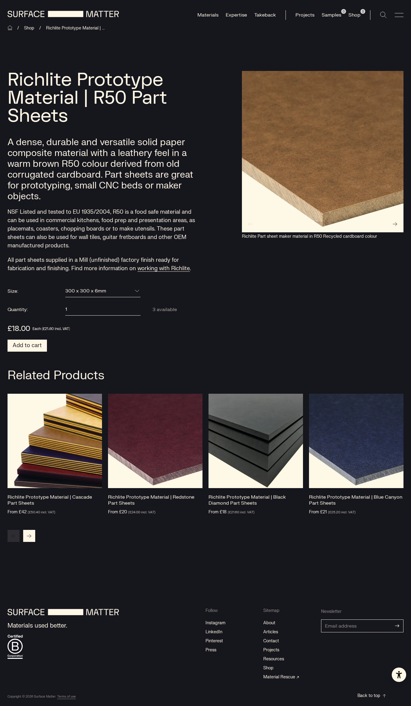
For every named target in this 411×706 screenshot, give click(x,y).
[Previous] (250, 224)
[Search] (383, 15)
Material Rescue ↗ (281, 677)
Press (211, 650)
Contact (271, 640)
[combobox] (103, 291)
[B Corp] (15, 647)
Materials (207, 15)
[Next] (395, 224)
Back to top (368, 695)
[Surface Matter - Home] (63, 615)
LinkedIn (214, 631)
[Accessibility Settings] (399, 675)
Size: (13, 291)
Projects (304, 15)
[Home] (10, 27)
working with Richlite (164, 268)
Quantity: (18, 310)
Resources (273, 659)
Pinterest (214, 640)
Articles (270, 631)
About (269, 622)
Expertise (236, 15)
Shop (29, 28)
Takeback (265, 15)
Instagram (215, 622)
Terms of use (66, 696)
